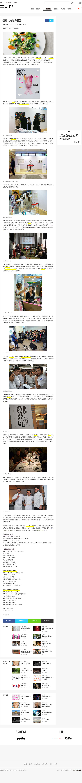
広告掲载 (37, 764)
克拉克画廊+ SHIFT (24, 104)
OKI (6, 401)
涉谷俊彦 (7, 266)
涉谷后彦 (24, 227)
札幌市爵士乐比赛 (26, 356)
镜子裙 (29, 223)
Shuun (12, 227)
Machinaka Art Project (10, 268)
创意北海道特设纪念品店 (10, 570)
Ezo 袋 (35, 435)
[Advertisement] (69, 69)
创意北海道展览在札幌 (9, 549)
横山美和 (23, 316)
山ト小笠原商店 (30, 526)
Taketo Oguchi (22, 24)
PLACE (63, 9)
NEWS (32, 9)
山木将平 (11, 356)
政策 (51, 764)
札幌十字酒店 (40, 530)
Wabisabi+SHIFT (38, 264)
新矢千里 (18, 227)
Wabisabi (31, 227)
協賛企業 (44, 764)
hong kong (7, 614)
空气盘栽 (37, 227)
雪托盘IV (24, 528)
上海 (13, 101)
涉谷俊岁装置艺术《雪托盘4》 (11, 589)
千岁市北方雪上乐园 (34, 528)
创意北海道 (39, 58)
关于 (30, 764)
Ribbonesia (50, 225)
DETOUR (13, 138)
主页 (25, 764)
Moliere (9, 396)
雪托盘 (43, 268)
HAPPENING (47, 9)
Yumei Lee (11, 610)
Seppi (49, 435)
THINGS (55, 9)
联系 (56, 764)
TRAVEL (69, 9)
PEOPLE (38, 9)
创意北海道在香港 (8, 534)
